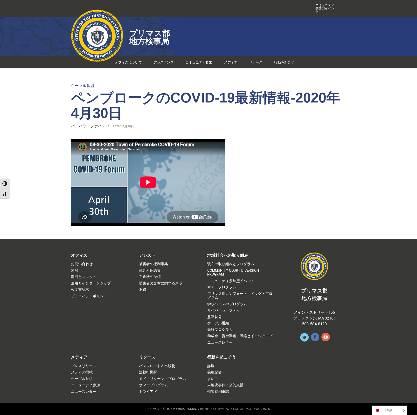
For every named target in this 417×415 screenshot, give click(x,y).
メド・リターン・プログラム (162, 379)
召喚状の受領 (150, 277)
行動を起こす (284, 62)
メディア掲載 (82, 372)
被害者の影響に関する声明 (160, 283)
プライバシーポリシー (89, 296)
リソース (256, 62)
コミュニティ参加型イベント (324, 8)
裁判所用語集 (150, 271)
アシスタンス (163, 62)
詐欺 (211, 366)
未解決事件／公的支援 (225, 385)
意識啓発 (214, 317)
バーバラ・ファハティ (90, 126)
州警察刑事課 (218, 392)
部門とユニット (83, 277)
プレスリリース (83, 366)
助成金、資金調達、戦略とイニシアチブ (239, 336)
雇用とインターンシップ (91, 283)
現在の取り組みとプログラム (230, 264)
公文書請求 (80, 290)
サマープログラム (221, 287)
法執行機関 (148, 372)
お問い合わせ (82, 264)
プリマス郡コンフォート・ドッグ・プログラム (239, 296)
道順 (74, 271)
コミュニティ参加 (198, 62)
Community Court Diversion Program (233, 273)
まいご (212, 379)
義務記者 (214, 372)
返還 (142, 290)
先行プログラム (220, 330)
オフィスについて (128, 62)
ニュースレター (220, 343)
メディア (230, 62)
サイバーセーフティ (223, 310)
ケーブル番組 (82, 85)
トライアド (148, 392)
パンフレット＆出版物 (157, 366)
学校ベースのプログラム (227, 304)
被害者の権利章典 (153, 264)
